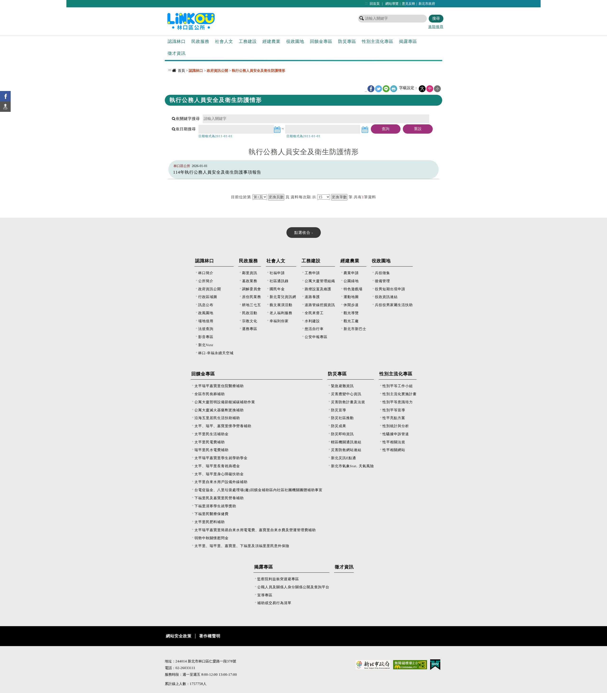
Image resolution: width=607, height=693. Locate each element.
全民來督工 (314, 313)
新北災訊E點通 (343, 458)
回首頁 (375, 3)
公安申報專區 (316, 337)
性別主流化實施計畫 (399, 394)
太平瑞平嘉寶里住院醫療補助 (219, 386)
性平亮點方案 (393, 418)
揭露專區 (408, 41)
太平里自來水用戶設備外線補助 (221, 482)
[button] (5, 106)
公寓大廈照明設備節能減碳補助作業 (224, 402)
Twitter (378, 88)
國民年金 (277, 289)
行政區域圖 (207, 297)
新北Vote (205, 345)
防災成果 (338, 426)
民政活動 (249, 313)
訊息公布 (205, 305)
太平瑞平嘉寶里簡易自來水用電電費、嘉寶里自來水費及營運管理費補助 (255, 530)
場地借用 (205, 321)
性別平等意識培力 (397, 402)
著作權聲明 (210, 636)
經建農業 (271, 41)
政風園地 (205, 313)
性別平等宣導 (393, 410)
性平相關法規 (393, 442)
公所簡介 (205, 281)
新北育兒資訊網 (283, 297)
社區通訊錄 (279, 281)
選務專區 (249, 329)
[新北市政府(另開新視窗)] (373, 664)
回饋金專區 (321, 41)
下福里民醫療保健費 (211, 514)
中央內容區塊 (177, 79)
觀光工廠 (351, 321)
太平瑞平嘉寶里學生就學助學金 (221, 458)
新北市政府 (426, 3)
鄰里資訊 (249, 273)
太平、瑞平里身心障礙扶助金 (219, 474)
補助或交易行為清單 (274, 603)
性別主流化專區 (377, 41)
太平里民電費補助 (209, 442)
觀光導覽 (351, 313)
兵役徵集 (382, 273)
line (386, 88)
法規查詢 (205, 329)
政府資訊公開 (209, 289)
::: (366, 3)
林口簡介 (205, 273)
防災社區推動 (342, 418)
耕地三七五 (251, 305)
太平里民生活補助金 (211, 434)
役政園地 (295, 41)
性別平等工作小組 (397, 386)
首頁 (181, 70)
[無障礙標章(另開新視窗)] (410, 664)
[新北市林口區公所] (199, 21)
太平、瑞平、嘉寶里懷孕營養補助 (222, 426)
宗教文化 (249, 321)
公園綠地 (351, 281)
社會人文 (224, 41)
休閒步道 (351, 305)
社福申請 (277, 273)
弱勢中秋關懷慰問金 (211, 538)
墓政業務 (249, 281)
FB (371, 88)
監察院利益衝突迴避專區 (278, 579)
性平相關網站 (393, 450)
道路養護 (312, 297)
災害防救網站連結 (346, 450)
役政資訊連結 (386, 297)
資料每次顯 (301, 197)
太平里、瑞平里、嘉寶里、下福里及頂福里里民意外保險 (241, 546)
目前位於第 (241, 197)
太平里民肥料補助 (209, 522)
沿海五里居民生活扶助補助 (217, 418)
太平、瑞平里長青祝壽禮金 (217, 466)
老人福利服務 (281, 313)
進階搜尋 (435, 27)
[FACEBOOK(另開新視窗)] (5, 96)
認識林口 (177, 41)
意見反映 (408, 3)
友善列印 (393, 88)
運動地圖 (351, 297)
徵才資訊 (177, 53)
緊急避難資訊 (342, 386)
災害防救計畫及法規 (348, 402)
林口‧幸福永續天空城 (216, 353)
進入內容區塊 (12, 2)
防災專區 (347, 41)
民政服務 (200, 41)
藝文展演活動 (281, 305)
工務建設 (248, 41)
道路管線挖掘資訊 (320, 305)
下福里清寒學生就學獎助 (215, 506)
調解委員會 (251, 289)
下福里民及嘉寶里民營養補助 (219, 498)
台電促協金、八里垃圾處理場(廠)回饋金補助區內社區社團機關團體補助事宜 (258, 490)
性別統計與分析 (395, 426)
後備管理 (382, 281)
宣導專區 (264, 595)
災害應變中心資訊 (346, 394)
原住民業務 (251, 297)
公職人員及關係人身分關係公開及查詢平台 (293, 587)
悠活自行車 (314, 329)
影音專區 (205, 337)
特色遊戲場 (353, 289)
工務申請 (312, 273)
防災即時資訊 (342, 434)
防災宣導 (338, 410)
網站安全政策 (179, 636)
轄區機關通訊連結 (346, 442)
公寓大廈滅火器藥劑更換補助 (219, 410)
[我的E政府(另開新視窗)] (435, 664)
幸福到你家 (279, 321)
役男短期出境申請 (390, 289)
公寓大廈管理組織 (320, 281)
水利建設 (312, 321)
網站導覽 (392, 3)
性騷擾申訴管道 (395, 434)
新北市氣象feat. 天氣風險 (352, 466)
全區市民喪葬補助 (209, 394)
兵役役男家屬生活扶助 (394, 305)
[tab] (303, 232)
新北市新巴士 (355, 329)
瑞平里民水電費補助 (211, 450)
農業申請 (351, 273)
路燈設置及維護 (318, 289)
